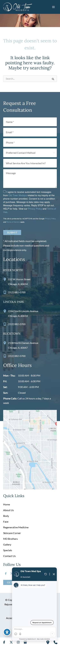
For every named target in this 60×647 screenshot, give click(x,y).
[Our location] (48, 642)
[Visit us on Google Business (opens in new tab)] (25, 642)
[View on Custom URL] (30, 449)
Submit (12, 232)
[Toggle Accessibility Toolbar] (7, 632)
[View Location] (5, 279)
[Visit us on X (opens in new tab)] (11, 573)
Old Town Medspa (17, 195)
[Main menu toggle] (53, 7)
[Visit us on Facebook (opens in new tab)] (5, 573)
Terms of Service (13, 222)
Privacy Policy (35, 208)
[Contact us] (55, 642)
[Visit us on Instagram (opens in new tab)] (18, 642)
